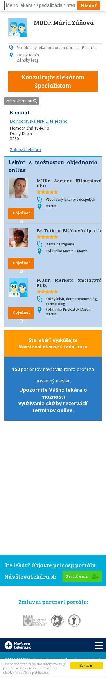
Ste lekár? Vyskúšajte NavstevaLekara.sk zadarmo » (53, 343)
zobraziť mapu (19, 100)
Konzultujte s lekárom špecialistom (53, 81)
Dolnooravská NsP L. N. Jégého (39, 121)
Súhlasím (86, 666)
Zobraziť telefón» (25, 149)
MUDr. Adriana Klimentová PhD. (69, 182)
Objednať (21, 212)
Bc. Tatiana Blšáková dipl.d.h (69, 230)
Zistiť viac (77, 576)
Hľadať (88, 5)
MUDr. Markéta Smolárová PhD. (69, 282)
